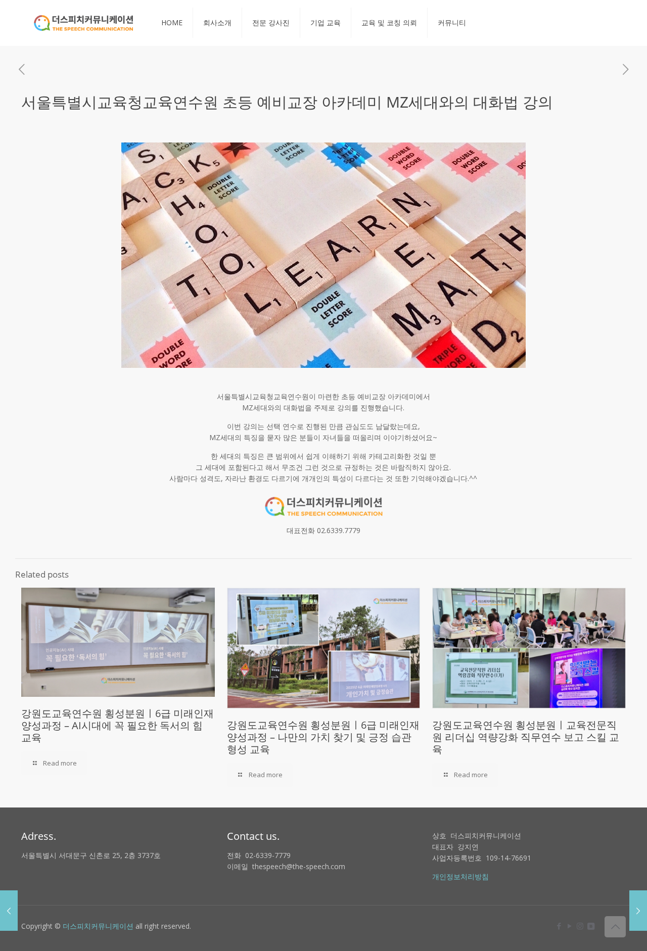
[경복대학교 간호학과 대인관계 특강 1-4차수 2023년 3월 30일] (638, 910)
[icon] (590, 926)
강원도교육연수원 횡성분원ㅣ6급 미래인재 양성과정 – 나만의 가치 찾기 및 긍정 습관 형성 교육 (323, 737)
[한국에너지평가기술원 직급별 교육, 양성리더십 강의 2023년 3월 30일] (9, 910)
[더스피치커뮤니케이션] (83, 22)
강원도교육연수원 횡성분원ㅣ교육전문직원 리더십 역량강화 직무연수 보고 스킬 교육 (525, 737)
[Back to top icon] (615, 926)
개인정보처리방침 (460, 876)
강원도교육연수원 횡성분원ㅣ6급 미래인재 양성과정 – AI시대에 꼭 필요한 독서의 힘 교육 (117, 725)
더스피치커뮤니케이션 (98, 926)
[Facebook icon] (559, 926)
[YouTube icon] (569, 926)
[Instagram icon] (580, 926)
